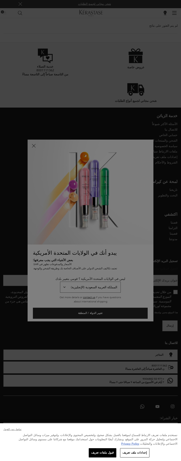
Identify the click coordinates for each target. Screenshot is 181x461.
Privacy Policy (130, 444)
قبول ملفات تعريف (102, 453)
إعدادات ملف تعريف (135, 453)
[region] (90, 442)
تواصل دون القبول (12, 429)
